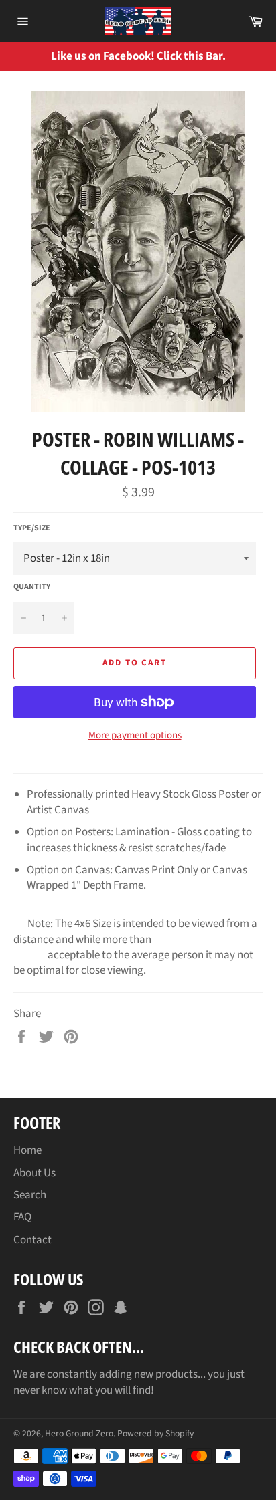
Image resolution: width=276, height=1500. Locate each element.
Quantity (31, 587)
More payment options (135, 735)
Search (29, 1195)
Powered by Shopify (155, 1433)
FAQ (22, 1217)
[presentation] (256, 56)
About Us (34, 1173)
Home (27, 1150)
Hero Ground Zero (79, 1433)
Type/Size (31, 528)
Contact (32, 1240)
